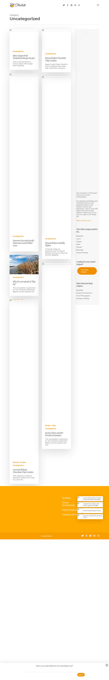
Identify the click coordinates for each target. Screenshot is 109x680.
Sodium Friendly (82, 253)
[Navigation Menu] (95, 5)
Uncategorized (18, 51)
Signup (81, 675)
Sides (54, 425)
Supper (79, 241)
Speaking (79, 290)
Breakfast (79, 236)
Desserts (16, 462)
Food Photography (83, 296)
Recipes (48, 425)
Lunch (78, 239)
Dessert (79, 247)
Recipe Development (84, 293)
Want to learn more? (83, 220)
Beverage (79, 250)
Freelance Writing (82, 298)
